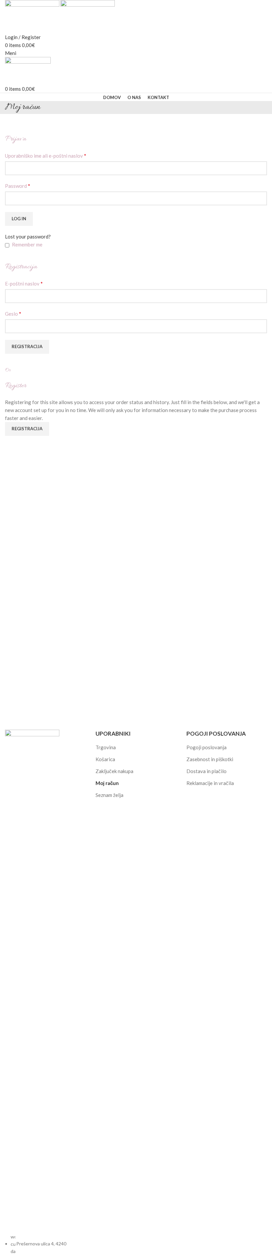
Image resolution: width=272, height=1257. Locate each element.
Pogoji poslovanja (206, 747)
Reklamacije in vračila (210, 783)
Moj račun (107, 783)
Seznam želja (109, 795)
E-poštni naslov (24, 283)
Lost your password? (28, 236)
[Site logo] (32, 16)
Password (17, 186)
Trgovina (106, 747)
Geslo (13, 313)
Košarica (105, 759)
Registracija (27, 346)
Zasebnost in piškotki (209, 759)
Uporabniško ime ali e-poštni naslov (45, 155)
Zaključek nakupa (114, 771)
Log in (19, 218)
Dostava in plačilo (206, 771)
